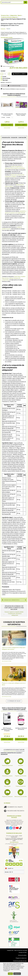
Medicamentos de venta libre (21, 796)
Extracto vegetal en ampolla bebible (14, 612)
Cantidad (3, 71)
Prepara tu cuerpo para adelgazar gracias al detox (13, 684)
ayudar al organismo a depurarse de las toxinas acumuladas (15, 167)
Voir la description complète (6, 37)
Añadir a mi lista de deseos (8, 66)
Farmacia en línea (5, 15)
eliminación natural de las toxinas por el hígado (14, 175)
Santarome (3, 28)
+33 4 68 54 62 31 (14, 842)
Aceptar (10, 973)
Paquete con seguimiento (7, 765)
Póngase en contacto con (21, 958)
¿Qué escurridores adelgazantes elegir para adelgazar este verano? (13, 648)
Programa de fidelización (7, 796)
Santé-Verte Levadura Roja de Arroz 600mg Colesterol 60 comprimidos (13, 278)
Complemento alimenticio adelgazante (9, 17)
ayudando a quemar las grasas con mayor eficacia (15, 212)
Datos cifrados (7, 786)
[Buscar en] (25, 2)
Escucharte (20, 765)
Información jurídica (22, 955)
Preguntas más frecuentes (20, 775)
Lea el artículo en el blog (6, 661)
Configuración (17, 973)
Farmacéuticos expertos (7, 775)
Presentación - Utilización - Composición (14, 137)
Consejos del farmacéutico (11, 600)
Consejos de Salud (15, 701)
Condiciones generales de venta (20, 961)
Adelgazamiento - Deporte (15, 15)
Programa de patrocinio (21, 786)
